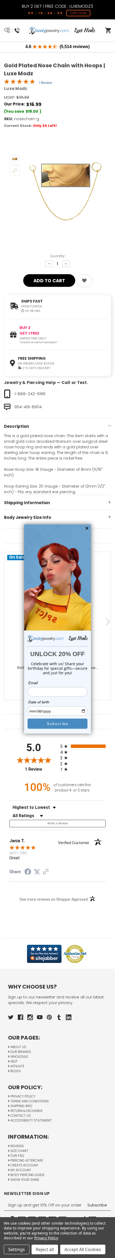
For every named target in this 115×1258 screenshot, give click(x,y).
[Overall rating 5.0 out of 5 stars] (19, 82)
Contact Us (20, 1115)
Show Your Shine (24, 1179)
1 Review (45, 82)
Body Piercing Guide (27, 1175)
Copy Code (78, 13)
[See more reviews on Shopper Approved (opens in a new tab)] (46, 872)
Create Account (24, 1165)
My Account (20, 1170)
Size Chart (19, 1151)
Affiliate (17, 1066)
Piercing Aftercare (26, 1160)
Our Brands (20, 1051)
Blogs (15, 1071)
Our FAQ (17, 1155)
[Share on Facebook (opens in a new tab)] (28, 872)
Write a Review (57, 823)
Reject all (45, 1249)
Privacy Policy (22, 1096)
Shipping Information (27, 502)
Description (16, 426)
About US (18, 1047)
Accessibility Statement (31, 1120)
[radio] (83, 746)
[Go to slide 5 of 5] (6, 622)
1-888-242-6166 (29, 394)
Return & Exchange (26, 1110)
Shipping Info (21, 1106)
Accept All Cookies (82, 1249)
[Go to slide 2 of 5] (108, 622)
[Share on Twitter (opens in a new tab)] (37, 872)
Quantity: (57, 255)
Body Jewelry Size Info (27, 517)
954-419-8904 (28, 407)
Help (13, 1061)
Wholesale (19, 1056)
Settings (16, 1249)
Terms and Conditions (29, 1101)
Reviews (17, 1146)
